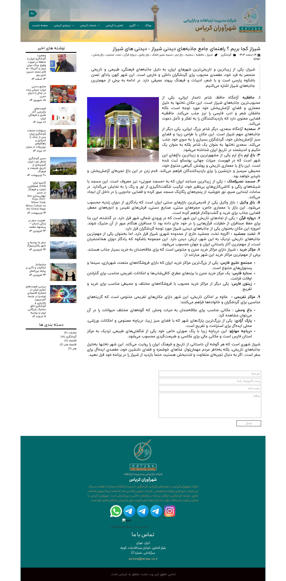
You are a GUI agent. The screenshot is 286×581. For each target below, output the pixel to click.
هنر (72, 349)
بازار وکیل (144, 55)
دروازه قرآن (130, 55)
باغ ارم (179, 55)
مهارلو (257, 59)
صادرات (70, 333)
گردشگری (226, 55)
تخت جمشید (113, 55)
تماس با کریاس (114, 25)
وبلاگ (148, 25)
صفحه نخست (40, 25)
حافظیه (200, 55)
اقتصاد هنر (68, 345)
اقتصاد (70, 341)
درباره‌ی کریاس (62, 25)
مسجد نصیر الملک (162, 55)
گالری (132, 25)
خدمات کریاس (88, 25)
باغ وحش (98, 55)
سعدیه (189, 55)
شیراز (210, 55)
